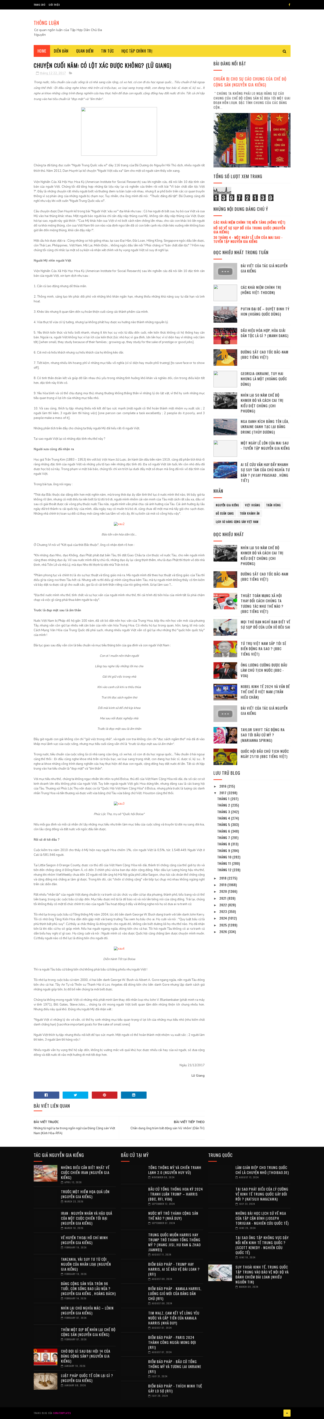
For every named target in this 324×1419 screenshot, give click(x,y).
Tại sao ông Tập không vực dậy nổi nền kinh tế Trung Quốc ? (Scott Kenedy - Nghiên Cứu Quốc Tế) (262, 1245)
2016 (223, 786)
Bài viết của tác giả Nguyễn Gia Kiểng (264, 268)
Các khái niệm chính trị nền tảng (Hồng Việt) (249, 222)
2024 (223, 918)
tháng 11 (224, 863)
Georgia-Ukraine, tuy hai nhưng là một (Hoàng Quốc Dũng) (264, 379)
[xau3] (119, 804)
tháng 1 (224, 798)
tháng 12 (224, 869)
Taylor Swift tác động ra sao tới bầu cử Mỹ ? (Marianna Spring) (263, 735)
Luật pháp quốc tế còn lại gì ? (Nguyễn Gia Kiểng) (87, 1378)
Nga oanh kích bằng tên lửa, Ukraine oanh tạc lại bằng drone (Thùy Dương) (265, 427)
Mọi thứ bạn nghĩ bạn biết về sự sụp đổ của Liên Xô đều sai (265, 624)
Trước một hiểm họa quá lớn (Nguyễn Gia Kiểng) (85, 1194)
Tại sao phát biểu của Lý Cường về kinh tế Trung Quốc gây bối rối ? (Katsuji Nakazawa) (262, 1193)
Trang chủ (39, 4)
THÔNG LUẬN (46, 22)
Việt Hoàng (252, 505)
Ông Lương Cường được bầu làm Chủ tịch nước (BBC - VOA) (264, 670)
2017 (223, 792)
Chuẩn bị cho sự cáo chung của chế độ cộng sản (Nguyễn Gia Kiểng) (250, 82)
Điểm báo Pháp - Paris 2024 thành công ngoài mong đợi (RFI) (172, 1342)
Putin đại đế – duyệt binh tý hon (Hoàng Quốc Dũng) (265, 311)
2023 (223, 911)
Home (41, 51)
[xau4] (119, 949)
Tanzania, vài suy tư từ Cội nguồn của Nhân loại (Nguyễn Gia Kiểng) (86, 1264)
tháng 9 (224, 850)
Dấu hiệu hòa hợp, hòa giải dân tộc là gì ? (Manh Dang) (264, 333)
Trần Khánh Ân (250, 513)
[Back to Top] (287, 1413)
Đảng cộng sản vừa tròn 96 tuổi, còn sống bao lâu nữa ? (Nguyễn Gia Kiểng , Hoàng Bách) (88, 1288)
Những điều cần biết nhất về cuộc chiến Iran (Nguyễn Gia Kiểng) (85, 1172)
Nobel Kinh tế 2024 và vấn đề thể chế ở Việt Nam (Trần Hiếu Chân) (265, 692)
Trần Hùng (273, 505)
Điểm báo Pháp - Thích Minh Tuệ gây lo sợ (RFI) (175, 1388)
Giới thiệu (54, 4)
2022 (223, 904)
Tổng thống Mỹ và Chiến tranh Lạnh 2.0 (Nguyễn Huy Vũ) (174, 1170)
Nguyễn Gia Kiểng (227, 505)
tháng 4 (224, 818)
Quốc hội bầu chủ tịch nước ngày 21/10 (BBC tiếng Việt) (265, 753)
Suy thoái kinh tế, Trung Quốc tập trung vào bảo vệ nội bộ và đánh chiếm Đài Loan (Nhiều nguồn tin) (262, 1274)
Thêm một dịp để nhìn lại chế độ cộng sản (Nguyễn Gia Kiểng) (88, 1332)
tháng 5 (224, 824)
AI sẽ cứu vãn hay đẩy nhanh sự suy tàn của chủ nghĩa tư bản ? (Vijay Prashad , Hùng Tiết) (265, 472)
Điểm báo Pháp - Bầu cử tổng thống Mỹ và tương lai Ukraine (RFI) (174, 1366)
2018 (223, 877)
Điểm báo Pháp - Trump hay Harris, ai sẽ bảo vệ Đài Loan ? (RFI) (174, 1269)
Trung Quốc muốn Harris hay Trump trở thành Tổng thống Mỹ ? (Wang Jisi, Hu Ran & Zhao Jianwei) (174, 1242)
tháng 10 (224, 856)
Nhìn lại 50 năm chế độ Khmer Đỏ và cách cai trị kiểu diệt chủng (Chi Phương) (262, 403)
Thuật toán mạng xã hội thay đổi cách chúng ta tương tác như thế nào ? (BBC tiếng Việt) (262, 603)
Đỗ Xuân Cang (225, 513)
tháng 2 (224, 804)
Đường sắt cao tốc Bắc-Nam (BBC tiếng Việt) (264, 354)
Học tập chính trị (137, 51)
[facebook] (289, 4)
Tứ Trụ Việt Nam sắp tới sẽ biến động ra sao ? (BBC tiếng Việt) (263, 649)
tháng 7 (224, 837)
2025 (223, 924)
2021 (223, 898)
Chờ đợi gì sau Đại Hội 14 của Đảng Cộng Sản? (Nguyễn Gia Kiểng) (85, 1356)
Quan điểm (85, 51)
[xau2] (119, 524)
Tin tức (107, 51)
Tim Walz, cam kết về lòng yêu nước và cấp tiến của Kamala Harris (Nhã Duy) (173, 1317)
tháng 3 (224, 811)
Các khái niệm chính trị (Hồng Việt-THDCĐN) (261, 290)
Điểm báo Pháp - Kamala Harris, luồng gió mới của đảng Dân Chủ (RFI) (174, 1293)
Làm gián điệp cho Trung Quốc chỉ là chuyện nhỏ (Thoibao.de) (262, 1170)
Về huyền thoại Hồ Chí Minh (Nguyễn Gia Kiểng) (84, 1240)
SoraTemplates (62, 1413)
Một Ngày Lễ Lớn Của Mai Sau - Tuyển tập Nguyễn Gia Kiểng (265, 445)
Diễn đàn (61, 51)
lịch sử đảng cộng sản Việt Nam (237, 522)
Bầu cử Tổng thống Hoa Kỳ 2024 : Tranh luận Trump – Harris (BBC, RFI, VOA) (175, 1193)
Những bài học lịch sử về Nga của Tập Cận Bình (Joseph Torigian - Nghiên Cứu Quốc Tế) (262, 1218)
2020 (223, 891)
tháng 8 (224, 843)
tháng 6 (224, 831)
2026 (223, 931)
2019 (223, 884)
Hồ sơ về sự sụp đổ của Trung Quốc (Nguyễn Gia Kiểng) (249, 229)
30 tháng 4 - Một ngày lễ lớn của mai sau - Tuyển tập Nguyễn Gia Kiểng (248, 239)
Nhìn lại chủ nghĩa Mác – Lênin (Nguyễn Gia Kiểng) (87, 1310)
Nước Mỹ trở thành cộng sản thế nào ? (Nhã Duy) (173, 1215)
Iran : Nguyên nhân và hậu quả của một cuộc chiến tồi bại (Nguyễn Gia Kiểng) (86, 1218)
